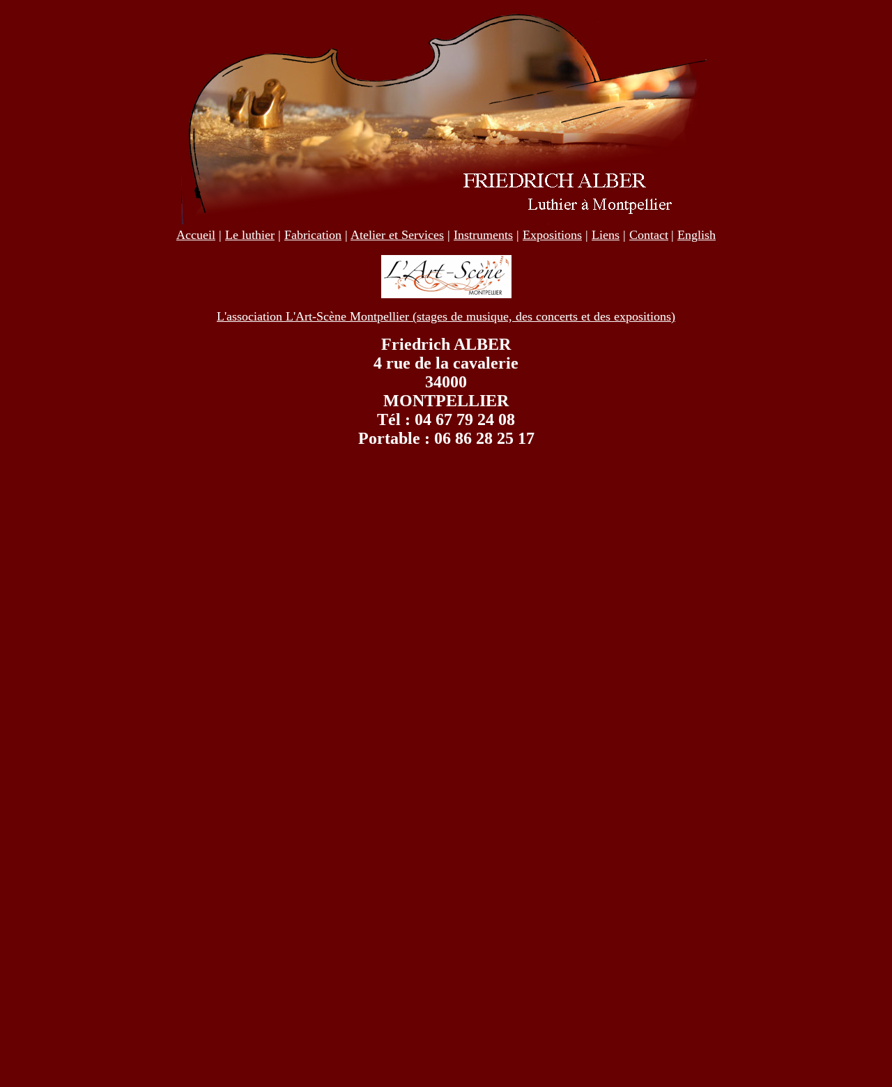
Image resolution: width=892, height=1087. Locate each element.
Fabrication (312, 235)
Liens (606, 235)
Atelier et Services (397, 235)
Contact (648, 235)
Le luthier (250, 235)
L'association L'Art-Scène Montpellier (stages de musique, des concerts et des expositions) (446, 316)
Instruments (483, 235)
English (696, 235)
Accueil (195, 235)
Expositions (552, 235)
